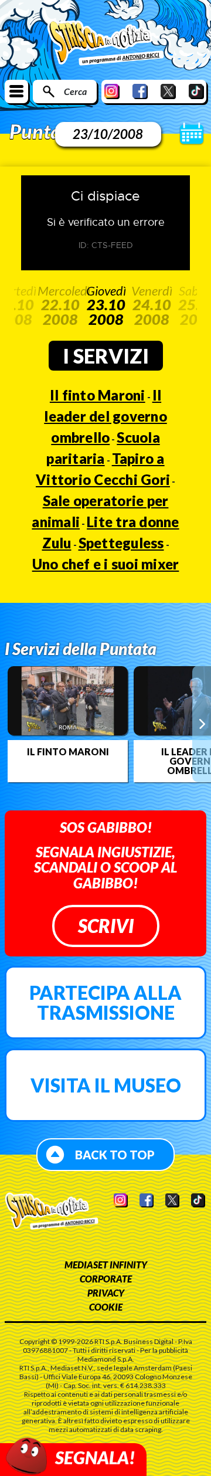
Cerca (75, 91)
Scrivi (106, 925)
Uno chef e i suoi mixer (105, 563)
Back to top (115, 1155)
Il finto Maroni (97, 394)
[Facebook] (140, 91)
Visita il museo (105, 1085)
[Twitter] (168, 91)
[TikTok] (196, 91)
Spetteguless (121, 542)
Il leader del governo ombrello (105, 416)
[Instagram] (112, 91)
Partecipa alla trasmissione (105, 1002)
